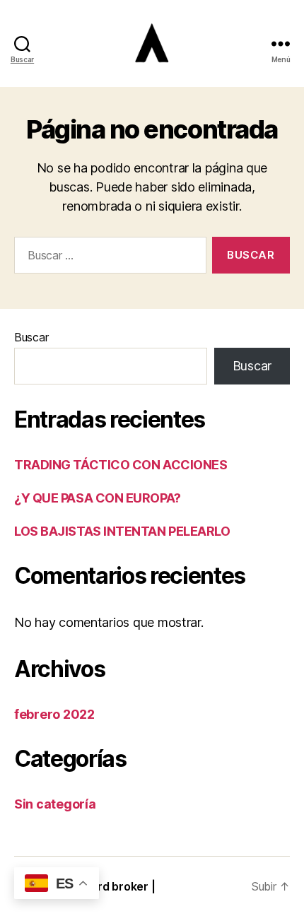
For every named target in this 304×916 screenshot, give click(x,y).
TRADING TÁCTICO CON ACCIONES (120, 464)
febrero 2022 (54, 714)
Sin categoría (55, 804)
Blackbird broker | (106, 886)
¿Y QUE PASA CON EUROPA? (97, 498)
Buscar (31, 337)
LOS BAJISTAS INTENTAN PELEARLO (122, 531)
